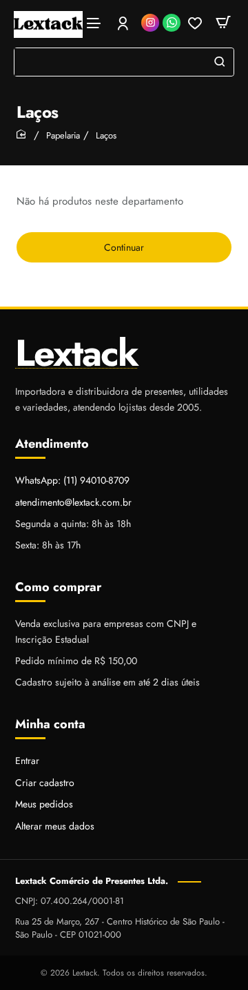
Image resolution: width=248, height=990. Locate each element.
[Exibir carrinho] (223, 22)
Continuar (124, 247)
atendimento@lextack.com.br (73, 502)
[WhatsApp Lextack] (171, 23)
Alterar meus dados (54, 826)
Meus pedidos (44, 804)
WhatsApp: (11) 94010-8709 (72, 480)
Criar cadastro (44, 783)
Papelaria (63, 135)
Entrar (27, 760)
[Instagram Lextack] (150, 23)
